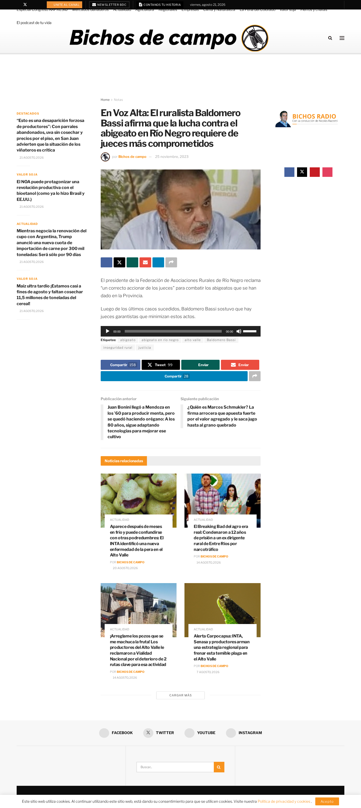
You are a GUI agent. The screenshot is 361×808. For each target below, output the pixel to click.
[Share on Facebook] (106, 262)
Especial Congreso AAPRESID (42, 9)
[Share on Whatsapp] (132, 262)
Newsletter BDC (112, 5)
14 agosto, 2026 (208, 562)
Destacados (28, 113)
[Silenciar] (239, 331)
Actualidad (122, 9)
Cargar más (180, 695)
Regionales (168, 9)
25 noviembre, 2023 (171, 156)
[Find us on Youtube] (32, 5)
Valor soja (288, 9)
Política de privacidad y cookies (284, 801)
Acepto (327, 801)
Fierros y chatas (313, 9)
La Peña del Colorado (257, 9)
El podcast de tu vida (34, 22)
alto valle (193, 340)
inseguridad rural (117, 347)
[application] (181, 331)
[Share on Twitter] (119, 262)
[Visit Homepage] (168, 38)
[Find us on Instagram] (38, 5)
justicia (144, 347)
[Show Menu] (342, 38)
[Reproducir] (107, 331)
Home (105, 100)
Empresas (190, 9)
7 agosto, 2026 (207, 672)
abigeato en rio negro (160, 340)
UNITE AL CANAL (66, 5)
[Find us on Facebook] (18, 5)
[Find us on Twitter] (25, 5)
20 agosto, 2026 (125, 568)
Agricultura (144, 9)
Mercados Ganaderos (90, 9)
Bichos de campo (132, 156)
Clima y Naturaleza (219, 9)
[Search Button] (330, 38)
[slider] (250, 331)
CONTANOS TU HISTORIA (162, 5)
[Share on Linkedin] (158, 262)
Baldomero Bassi (221, 340)
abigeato (128, 340)
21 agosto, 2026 (31, 157)
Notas (118, 100)
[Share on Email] (145, 262)
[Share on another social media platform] (171, 262)
